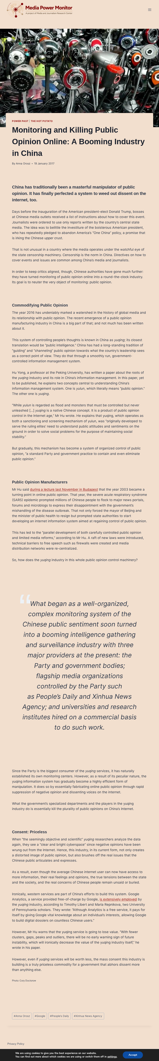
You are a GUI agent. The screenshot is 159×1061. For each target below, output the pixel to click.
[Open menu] (149, 10)
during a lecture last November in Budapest (64, 489)
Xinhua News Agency (88, 1016)
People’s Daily (59, 1016)
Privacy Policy (15, 1043)
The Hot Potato (42, 121)
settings (112, 1056)
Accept (133, 1055)
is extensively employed (118, 899)
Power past (20, 121)
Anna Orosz (23, 163)
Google (40, 1016)
